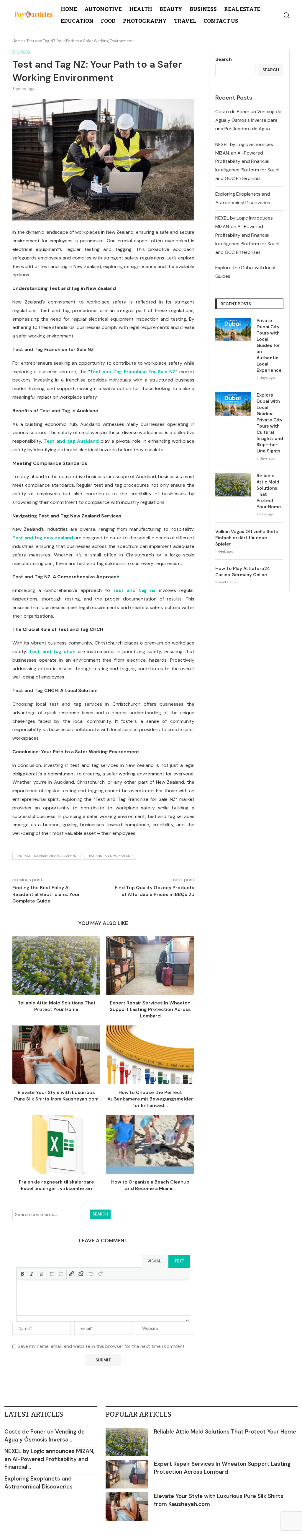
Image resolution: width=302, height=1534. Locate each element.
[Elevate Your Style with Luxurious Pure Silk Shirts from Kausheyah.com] (56, 1054)
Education (77, 21)
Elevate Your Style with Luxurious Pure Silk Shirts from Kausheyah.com (56, 1095)
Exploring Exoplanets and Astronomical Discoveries (38, 1482)
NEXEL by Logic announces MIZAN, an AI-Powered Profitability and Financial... (49, 1458)
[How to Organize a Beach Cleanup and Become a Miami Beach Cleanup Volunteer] (150, 1144)
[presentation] (22, 1273)
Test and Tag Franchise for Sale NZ (46, 856)
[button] (22, 1273)
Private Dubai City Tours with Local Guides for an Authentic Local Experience (269, 345)
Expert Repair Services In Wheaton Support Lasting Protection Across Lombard (150, 1009)
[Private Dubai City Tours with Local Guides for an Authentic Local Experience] (233, 329)
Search (100, 1214)
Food (108, 21)
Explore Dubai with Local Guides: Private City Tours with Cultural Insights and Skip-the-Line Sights (270, 423)
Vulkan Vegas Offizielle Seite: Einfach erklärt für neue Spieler (247, 538)
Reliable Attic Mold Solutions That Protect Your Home (56, 1006)
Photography (145, 21)
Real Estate (242, 9)
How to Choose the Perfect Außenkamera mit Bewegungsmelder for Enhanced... (150, 1099)
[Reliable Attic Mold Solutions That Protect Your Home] (56, 965)
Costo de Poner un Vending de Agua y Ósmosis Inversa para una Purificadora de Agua (248, 120)
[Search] (287, 15)
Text (179, 1261)
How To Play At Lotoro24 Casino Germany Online (242, 572)
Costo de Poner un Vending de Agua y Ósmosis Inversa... (44, 1435)
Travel (185, 21)
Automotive (103, 9)
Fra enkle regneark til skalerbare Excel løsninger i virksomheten (56, 1185)
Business (203, 9)
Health (140, 9)
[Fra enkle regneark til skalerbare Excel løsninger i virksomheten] (56, 1144)
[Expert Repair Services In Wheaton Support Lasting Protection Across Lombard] (150, 965)
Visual (154, 1261)
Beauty (171, 9)
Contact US (220, 21)
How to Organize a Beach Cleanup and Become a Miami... (150, 1185)
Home (69, 9)
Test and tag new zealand (109, 856)
